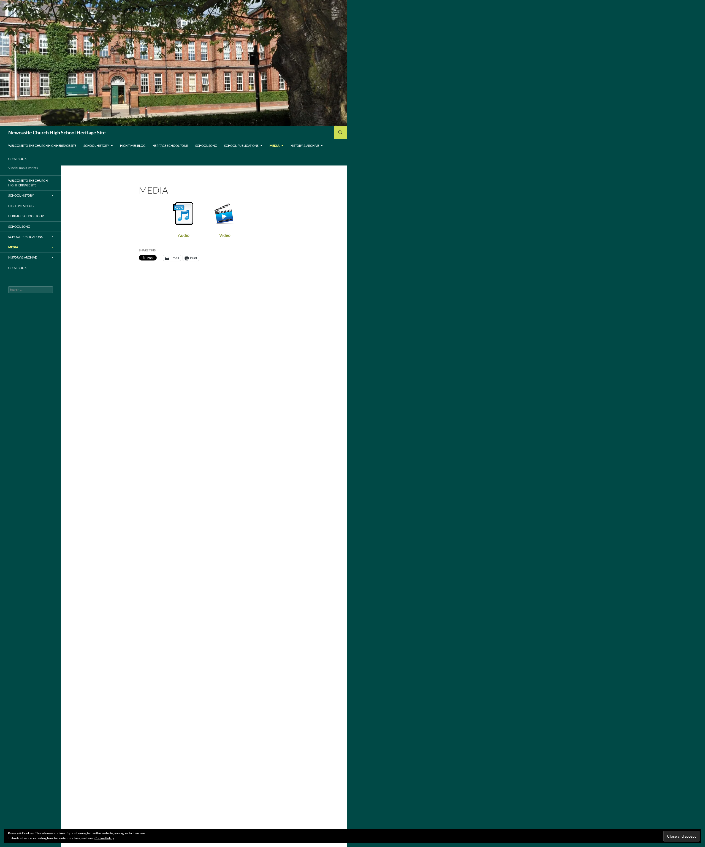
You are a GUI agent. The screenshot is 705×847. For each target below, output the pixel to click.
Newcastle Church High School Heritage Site (57, 132)
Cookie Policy (104, 838)
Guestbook (17, 159)
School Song (206, 145)
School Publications (241, 145)
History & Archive (305, 145)
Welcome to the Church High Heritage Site (42, 145)
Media (275, 145)
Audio (185, 235)
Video (224, 235)
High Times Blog (132, 145)
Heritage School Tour (170, 145)
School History (96, 145)
